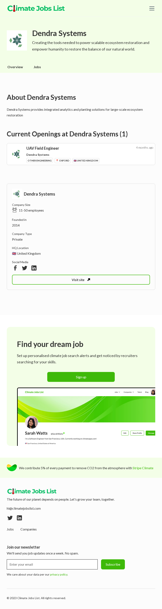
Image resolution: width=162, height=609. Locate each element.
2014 (16, 225)
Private (17, 239)
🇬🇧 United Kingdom (26, 253)
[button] (151, 8)
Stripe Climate (143, 468)
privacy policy (58, 574)
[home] (36, 8)
